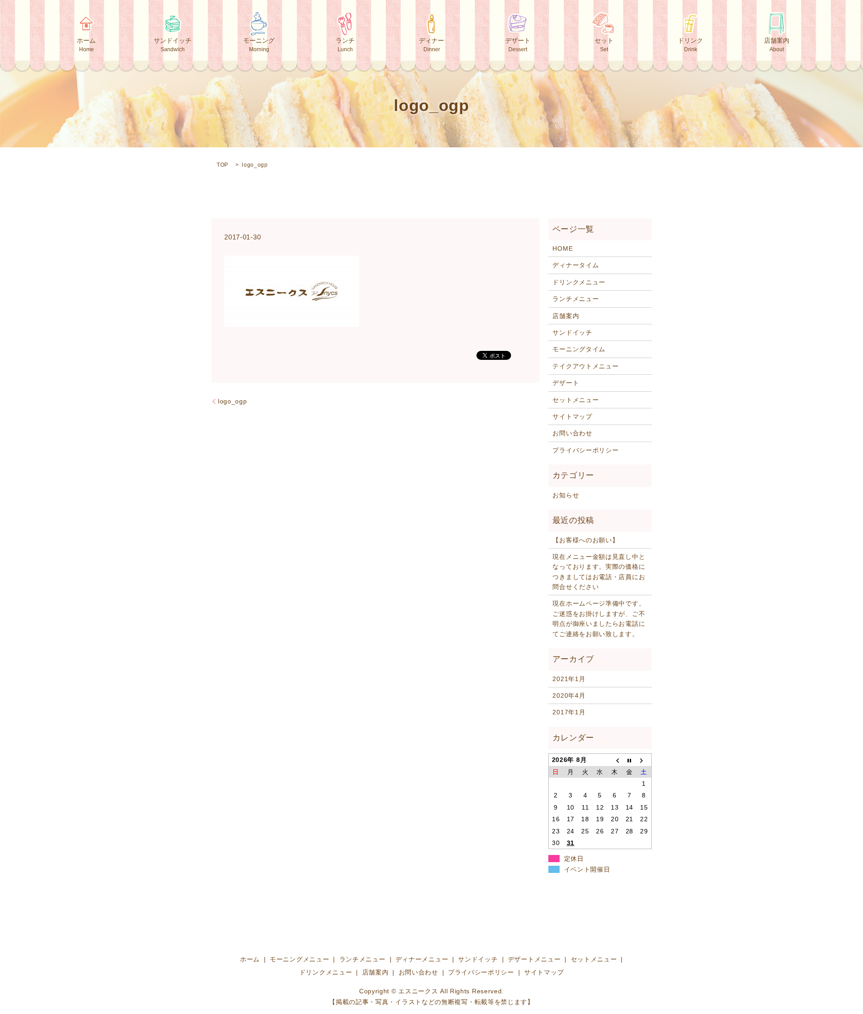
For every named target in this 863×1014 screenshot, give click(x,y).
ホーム (86, 45)
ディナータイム (575, 265)
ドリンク (690, 45)
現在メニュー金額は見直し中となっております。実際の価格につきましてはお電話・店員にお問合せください (598, 571)
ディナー (431, 45)
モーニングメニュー (299, 959)
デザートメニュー (534, 959)
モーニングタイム (578, 349)
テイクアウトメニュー (585, 366)
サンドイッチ (172, 45)
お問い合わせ (572, 433)
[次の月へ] (644, 760)
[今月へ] (629, 760)
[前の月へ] (614, 760)
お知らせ (565, 495)
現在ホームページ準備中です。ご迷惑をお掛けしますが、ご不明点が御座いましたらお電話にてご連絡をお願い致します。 (598, 618)
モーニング (259, 45)
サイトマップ (572, 416)
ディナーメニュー (422, 959)
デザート (517, 45)
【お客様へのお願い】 (585, 540)
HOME (562, 248)
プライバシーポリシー (585, 450)
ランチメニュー (575, 298)
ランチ (345, 45)
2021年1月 (568, 678)
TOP (222, 165)
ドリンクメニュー (578, 282)
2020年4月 (568, 695)
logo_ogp (232, 401)
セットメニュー (575, 399)
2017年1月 (568, 712)
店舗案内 (776, 45)
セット (604, 45)
